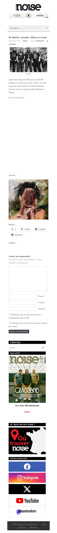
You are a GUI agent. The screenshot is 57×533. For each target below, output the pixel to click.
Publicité (33, 527)
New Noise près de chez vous (25, 524)
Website (41, 308)
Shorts (25, 41)
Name (40, 296)
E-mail (41, 302)
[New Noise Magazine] (28, 9)
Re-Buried (40, 41)
